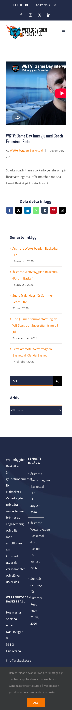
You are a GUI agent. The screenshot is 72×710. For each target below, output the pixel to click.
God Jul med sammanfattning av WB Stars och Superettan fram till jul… (35, 325)
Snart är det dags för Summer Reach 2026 (36, 595)
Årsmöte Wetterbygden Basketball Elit (36, 483)
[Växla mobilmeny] (64, 30)
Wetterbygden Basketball (27, 150)
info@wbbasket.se (18, 660)
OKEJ (36, 702)
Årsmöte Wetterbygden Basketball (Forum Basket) (36, 536)
